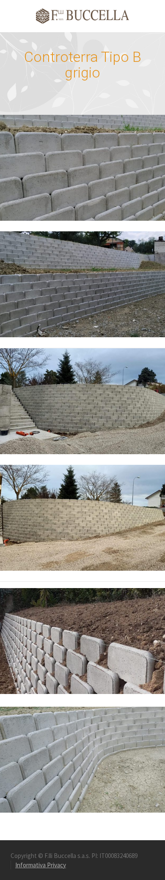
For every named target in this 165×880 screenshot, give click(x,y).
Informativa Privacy (40, 865)
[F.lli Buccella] (82, 15)
